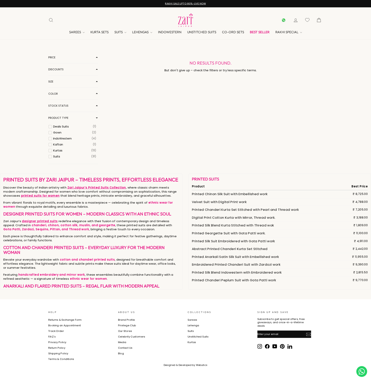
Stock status (58, 106)
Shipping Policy (58, 353)
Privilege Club (127, 325)
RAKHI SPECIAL (287, 32)
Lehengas (140, 32)
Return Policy (56, 347)
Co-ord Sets (233, 32)
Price (51, 57)
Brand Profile (126, 319)
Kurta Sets (99, 32)
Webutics (202, 365)
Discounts (56, 69)
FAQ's (52, 336)
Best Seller (260, 32)
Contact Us (125, 347)
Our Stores (125, 331)
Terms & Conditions (61, 359)
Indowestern (169, 32)
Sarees (75, 32)
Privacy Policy (57, 342)
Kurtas (192, 342)
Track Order (56, 331)
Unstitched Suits (201, 32)
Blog (121, 353)
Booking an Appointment (64, 325)
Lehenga (193, 325)
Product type (58, 118)
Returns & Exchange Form (65, 319)
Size (50, 81)
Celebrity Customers (131, 336)
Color (53, 94)
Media (122, 342)
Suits (118, 32)
